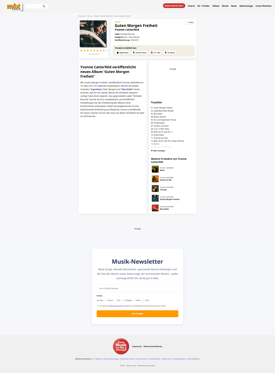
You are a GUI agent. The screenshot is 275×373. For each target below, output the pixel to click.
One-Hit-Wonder (154, 359)
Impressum (137, 346)
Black (138, 300)
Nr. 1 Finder (203, 6)
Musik (225, 6)
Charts (191, 6)
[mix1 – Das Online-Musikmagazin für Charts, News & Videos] (14, 5)
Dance (110, 300)
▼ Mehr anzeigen (158, 151)
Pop (119, 300)
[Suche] (44, 6)
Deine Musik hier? (174, 5)
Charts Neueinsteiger (111, 359)
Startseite (81, 16)
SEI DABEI (137, 313)
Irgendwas (96, 89)
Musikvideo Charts (127, 359)
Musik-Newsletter (193, 359)
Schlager (128, 300)
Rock (147, 300)
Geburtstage (246, 6)
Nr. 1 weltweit (97, 359)
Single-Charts (167, 359)
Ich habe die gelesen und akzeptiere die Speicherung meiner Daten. (132, 306)
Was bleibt (127, 89)
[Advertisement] (173, 83)
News (234, 6)
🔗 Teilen (190, 22)
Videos (215, 6)
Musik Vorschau (141, 359)
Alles (101, 300)
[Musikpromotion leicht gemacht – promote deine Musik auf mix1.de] (121, 346)
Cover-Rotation (264, 6)
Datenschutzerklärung (117, 306)
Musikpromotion (179, 359)
